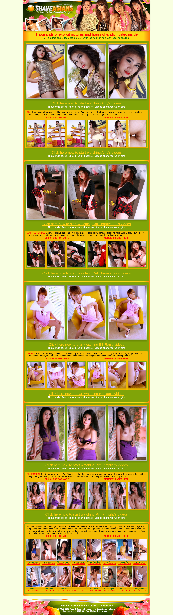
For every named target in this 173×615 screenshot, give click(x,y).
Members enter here (116, 117)
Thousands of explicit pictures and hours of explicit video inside (86, 34)
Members (64, 606)
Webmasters (107, 606)
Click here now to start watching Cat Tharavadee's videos (86, 224)
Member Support (79, 606)
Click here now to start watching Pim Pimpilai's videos (86, 465)
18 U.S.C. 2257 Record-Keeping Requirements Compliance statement (86, 609)
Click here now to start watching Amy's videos (86, 103)
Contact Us (93, 606)
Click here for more (57, 117)
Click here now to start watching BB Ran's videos (86, 344)
